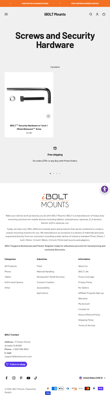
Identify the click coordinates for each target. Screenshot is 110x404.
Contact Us (83, 309)
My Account (84, 303)
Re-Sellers (83, 287)
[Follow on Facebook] (6, 378)
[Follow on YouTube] (28, 378)
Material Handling (45, 271)
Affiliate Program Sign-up (91, 293)
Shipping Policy (86, 319)
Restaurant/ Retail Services (51, 276)
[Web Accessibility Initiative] (104, 189)
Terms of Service (86, 325)
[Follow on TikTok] (36, 378)
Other (7, 287)
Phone (8, 271)
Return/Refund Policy (89, 314)
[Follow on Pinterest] (21, 378)
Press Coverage (86, 276)
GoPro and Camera (14, 282)
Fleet (39, 266)
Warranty (83, 298)
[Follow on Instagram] (14, 378)
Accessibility (43, 287)
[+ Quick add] (48, 116)
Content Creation (45, 282)
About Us (83, 266)
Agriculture (42, 293)
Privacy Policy (85, 282)
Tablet (8, 276)
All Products (11, 266)
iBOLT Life (83, 271)
